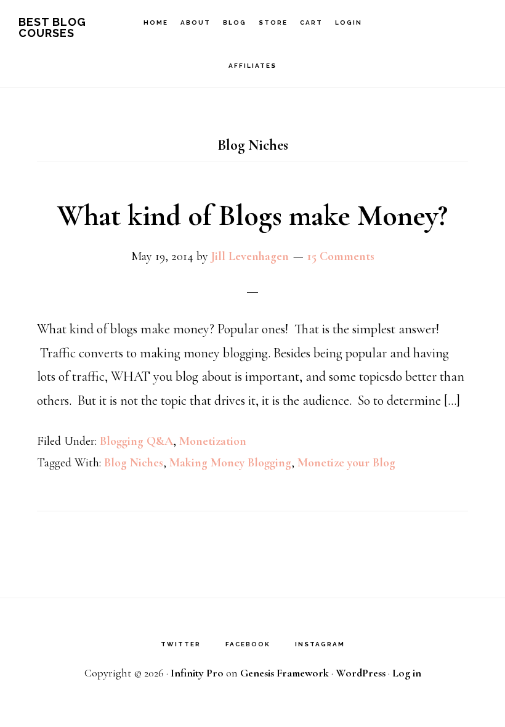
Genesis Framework (284, 673)
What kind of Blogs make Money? (252, 216)
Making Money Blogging (230, 462)
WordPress (361, 673)
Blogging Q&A (136, 441)
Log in (406, 673)
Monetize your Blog (346, 462)
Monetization (212, 441)
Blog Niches (133, 462)
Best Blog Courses (52, 27)
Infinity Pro (197, 673)
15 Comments (340, 256)
